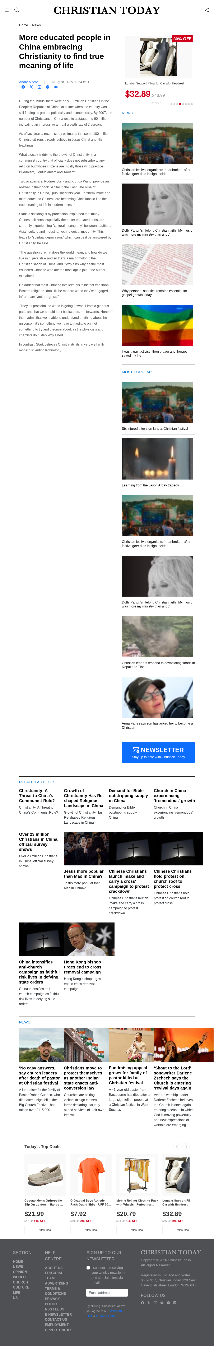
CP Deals (156, 103)
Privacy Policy (106, 1316)
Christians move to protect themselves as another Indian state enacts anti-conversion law (83, 1078)
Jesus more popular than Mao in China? (84, 874)
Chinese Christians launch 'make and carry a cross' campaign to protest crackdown (129, 881)
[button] (6, 11)
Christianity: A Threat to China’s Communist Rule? (37, 795)
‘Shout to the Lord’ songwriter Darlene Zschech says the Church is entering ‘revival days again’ (173, 1078)
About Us (54, 1267)
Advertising (56, 1283)
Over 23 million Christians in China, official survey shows (39, 842)
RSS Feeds (54, 1309)
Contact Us (56, 1319)
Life (16, 1292)
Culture (21, 1287)
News (36, 25)
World (19, 1277)
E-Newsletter (58, 1314)
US (15, 1298)
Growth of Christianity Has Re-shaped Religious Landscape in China (84, 798)
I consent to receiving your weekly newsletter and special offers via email (108, 1275)
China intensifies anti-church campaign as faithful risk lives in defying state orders (39, 972)
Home (23, 25)
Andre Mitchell (29, 82)
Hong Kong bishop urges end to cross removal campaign (82, 967)
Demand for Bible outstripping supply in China (128, 795)
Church (20, 1282)
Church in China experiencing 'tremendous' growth (174, 795)
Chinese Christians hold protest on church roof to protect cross (173, 879)
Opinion (20, 1272)
